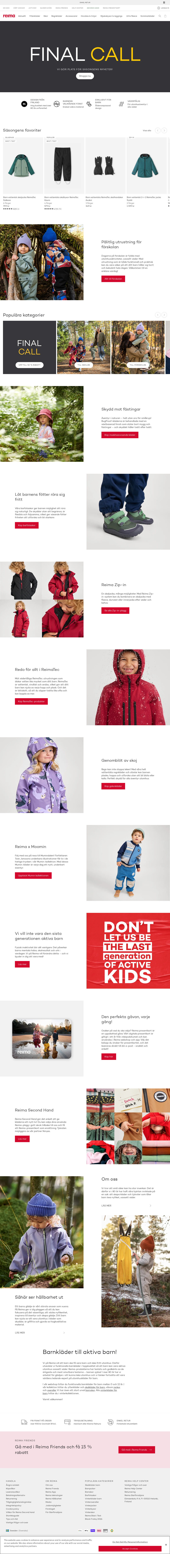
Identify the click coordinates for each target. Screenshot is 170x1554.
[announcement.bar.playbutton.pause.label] (164, 2)
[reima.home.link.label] (9, 16)
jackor (117, 1387)
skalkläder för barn (95, 1387)
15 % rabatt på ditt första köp (85, 2)
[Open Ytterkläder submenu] (41, 16)
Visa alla (147, 130)
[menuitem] (26, 1485)
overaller (51, 1390)
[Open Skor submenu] (48, 16)
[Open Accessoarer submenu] (78, 16)
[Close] (166, 1545)
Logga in (165, 8)
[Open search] (160, 15)
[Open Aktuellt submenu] (26, 16)
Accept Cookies (130, 1549)
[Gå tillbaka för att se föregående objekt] (158, 130)
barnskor (90, 1390)
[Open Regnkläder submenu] (63, 16)
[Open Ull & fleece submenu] (138, 16)
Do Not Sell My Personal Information (130, 1542)
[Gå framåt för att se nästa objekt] (164, 130)
